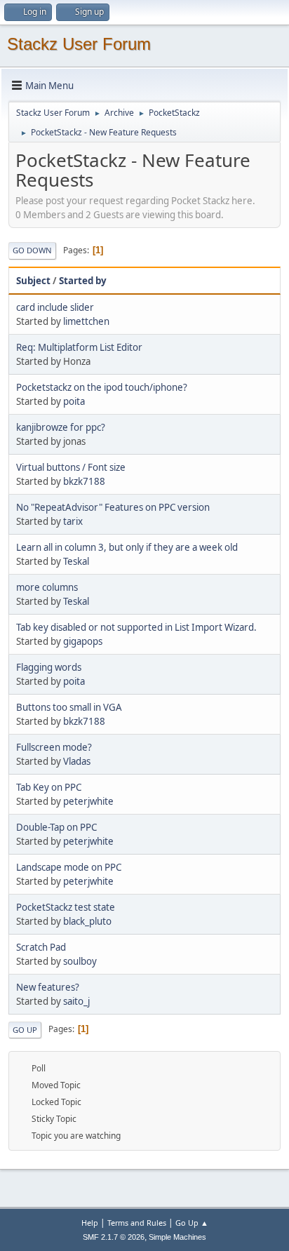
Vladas (76, 761)
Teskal (76, 561)
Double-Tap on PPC (56, 827)
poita (74, 401)
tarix (73, 521)
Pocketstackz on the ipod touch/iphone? (101, 387)
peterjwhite (88, 801)
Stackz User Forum (79, 43)
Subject (33, 280)
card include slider (55, 307)
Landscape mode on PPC (68, 867)
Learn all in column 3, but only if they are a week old (127, 547)
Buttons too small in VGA (69, 707)
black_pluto (87, 921)
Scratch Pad (41, 947)
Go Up (25, 1029)
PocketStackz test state (65, 907)
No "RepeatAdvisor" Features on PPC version (113, 507)
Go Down (32, 250)
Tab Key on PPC (48, 787)
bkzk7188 (84, 481)
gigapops (82, 641)
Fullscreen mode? (54, 747)
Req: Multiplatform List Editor (79, 347)
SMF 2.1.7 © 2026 (113, 1237)
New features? (47, 987)
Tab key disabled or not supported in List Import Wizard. (136, 627)
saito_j (76, 1001)
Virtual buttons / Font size (71, 467)
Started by (83, 280)
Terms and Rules (136, 1222)
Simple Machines (177, 1237)
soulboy (80, 961)
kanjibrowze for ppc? (60, 427)
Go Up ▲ (191, 1222)
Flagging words (48, 667)
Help (89, 1222)
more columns (47, 587)
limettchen (86, 321)
